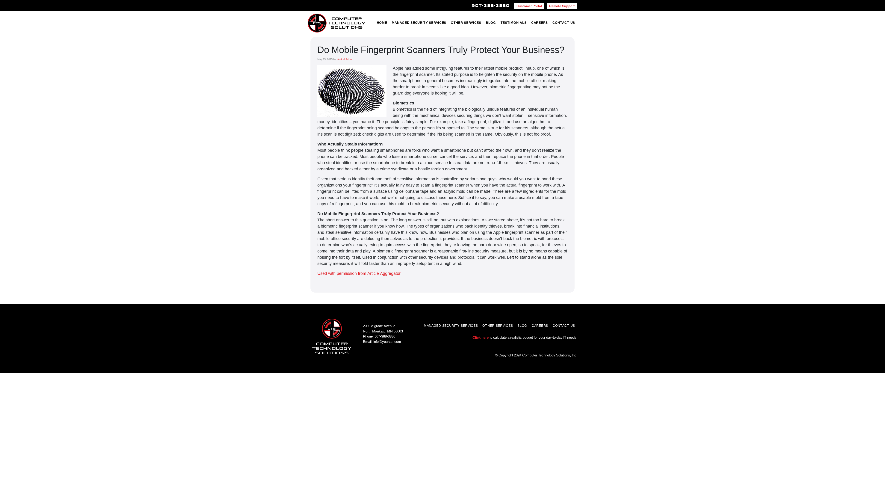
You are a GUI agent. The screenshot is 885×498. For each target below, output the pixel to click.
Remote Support (562, 6)
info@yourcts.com (387, 341)
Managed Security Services (419, 22)
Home (382, 22)
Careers (539, 22)
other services (497, 325)
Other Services (466, 22)
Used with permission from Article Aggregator (359, 273)
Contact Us (563, 22)
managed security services (451, 325)
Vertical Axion (344, 59)
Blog (491, 22)
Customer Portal (529, 6)
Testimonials (514, 22)
